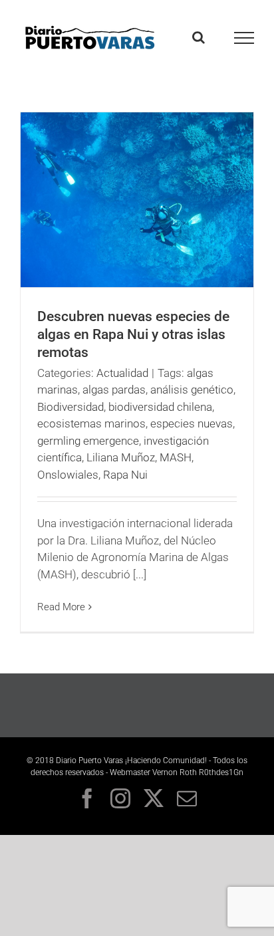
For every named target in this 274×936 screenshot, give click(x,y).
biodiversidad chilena (160, 406)
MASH (176, 457)
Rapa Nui (125, 474)
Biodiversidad (70, 406)
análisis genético (191, 389)
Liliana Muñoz (120, 457)
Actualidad (122, 373)
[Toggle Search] (198, 37)
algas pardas (114, 389)
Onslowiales (67, 474)
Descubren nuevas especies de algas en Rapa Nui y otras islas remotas (133, 334)
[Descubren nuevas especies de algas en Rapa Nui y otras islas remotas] (137, 199)
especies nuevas (191, 423)
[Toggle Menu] (244, 38)
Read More (61, 607)
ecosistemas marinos (91, 423)
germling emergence (88, 440)
